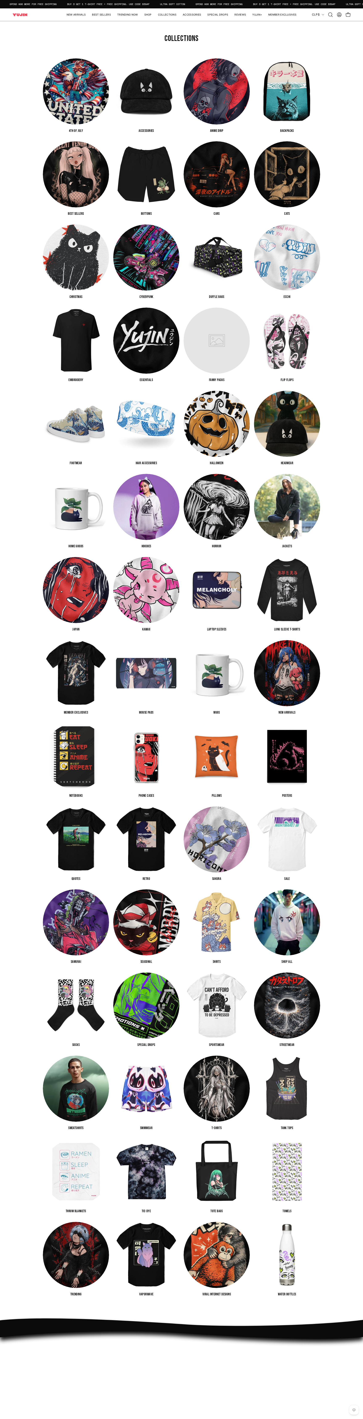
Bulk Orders (195, 1372)
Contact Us (194, 1359)
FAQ (189, 1345)
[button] (148, 14)
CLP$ (316, 14)
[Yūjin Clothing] (20, 14)
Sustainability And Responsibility (153, 1359)
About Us (192, 1352)
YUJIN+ (134, 1377)
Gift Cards (193, 1365)
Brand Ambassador (143, 1345)
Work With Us (139, 1352)
